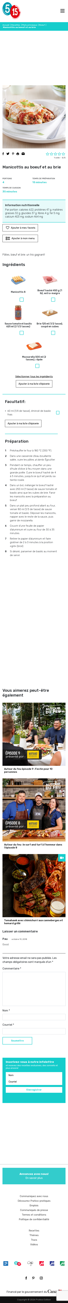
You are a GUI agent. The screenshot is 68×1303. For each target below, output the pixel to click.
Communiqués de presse (34, 1210)
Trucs (34, 1239)
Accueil (5, 25)
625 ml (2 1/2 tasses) (18, 325)
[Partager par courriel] (23, 153)
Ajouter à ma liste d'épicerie (34, 383)
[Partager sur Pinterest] (13, 153)
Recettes (15, 25)
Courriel (8, 1024)
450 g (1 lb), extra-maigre (49, 292)
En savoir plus (34, 1176)
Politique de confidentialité (34, 1219)
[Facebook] (26, 1278)
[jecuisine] (41, 1263)
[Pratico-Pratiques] (5, 1263)
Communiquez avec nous (34, 1196)
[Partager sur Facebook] (3, 153)
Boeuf (42, 25)
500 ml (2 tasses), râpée (34, 358)
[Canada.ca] (55, 1291)
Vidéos (34, 1244)
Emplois (34, 1205)
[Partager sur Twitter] (8, 153)
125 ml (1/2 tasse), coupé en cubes (50, 325)
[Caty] (30, 1263)
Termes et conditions (34, 1214)
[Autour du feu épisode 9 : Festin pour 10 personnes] (34, 734)
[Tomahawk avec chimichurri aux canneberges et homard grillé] (34, 885)
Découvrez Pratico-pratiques (34, 1200)
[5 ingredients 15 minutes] (7, 11)
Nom (6, 1010)
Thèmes (34, 1235)
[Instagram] (41, 1278)
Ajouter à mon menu (23, 238)
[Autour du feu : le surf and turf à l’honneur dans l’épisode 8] (34, 810)
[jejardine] (62, 1263)
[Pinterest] (33, 1278)
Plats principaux (29, 25)
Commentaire (11, 968)
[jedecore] (52, 1263)
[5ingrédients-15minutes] (18, 1263)
